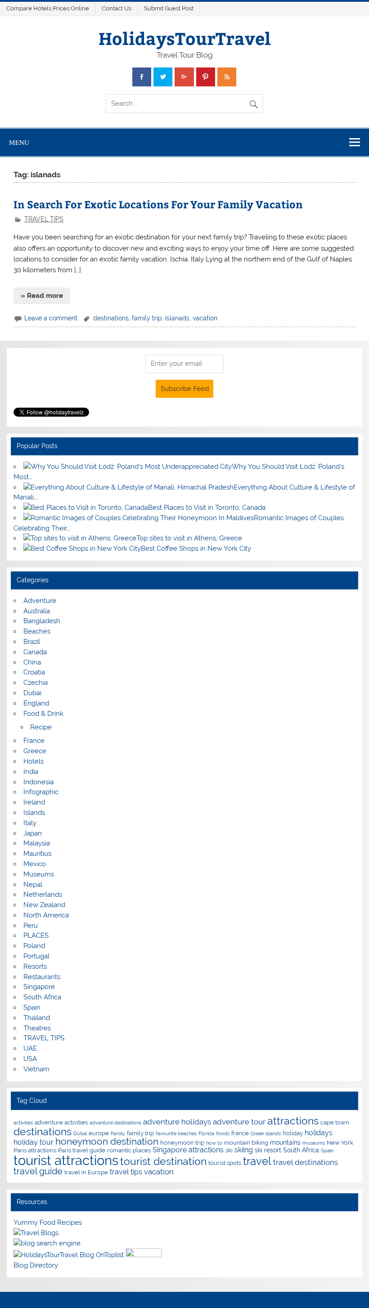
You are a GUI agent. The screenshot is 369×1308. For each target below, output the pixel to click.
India (30, 772)
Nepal (32, 885)
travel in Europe (86, 1172)
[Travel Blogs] (36, 1233)
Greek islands (266, 1133)
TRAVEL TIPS (43, 219)
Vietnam (36, 1069)
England (36, 703)
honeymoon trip (182, 1142)
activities (23, 1122)
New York (340, 1142)
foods (223, 1133)
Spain (31, 1007)
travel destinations (305, 1162)
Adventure (39, 601)
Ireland (34, 802)
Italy (29, 823)
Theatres (37, 1028)
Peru (30, 925)
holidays (319, 1132)
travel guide (38, 1171)
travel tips (126, 1172)
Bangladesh (41, 621)
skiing (243, 1150)
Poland (34, 946)
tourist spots (224, 1163)
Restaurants (41, 977)
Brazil (31, 642)
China (32, 662)
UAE (30, 1048)
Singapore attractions (188, 1150)
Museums (38, 874)
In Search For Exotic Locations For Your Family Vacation (158, 204)
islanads (177, 318)
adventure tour (239, 1121)
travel (257, 1161)
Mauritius (37, 854)
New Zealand (44, 905)
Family (118, 1133)
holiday (293, 1133)
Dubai (32, 693)
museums (313, 1143)
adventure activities (61, 1122)
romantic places (129, 1150)
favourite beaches (176, 1133)
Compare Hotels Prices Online (47, 8)
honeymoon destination (106, 1141)
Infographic (40, 792)
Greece (34, 751)
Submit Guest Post (169, 8)
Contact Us (116, 8)
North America (46, 915)
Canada (35, 652)
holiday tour (34, 1142)
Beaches (36, 631)
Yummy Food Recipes (48, 1222)
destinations (111, 318)
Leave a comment (50, 318)
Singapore (39, 987)
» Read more (42, 296)
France (34, 741)
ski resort (268, 1150)
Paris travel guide (81, 1150)
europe (99, 1133)
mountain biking (246, 1142)
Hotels (33, 761)
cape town (334, 1122)
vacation (205, 318)
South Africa (42, 997)
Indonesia (38, 782)
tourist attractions (66, 1160)
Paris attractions (35, 1150)
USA (30, 1059)
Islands (34, 813)
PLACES (36, 935)
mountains (285, 1142)
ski (229, 1150)
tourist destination (163, 1161)
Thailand (36, 1018)
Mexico (34, 864)
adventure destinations (115, 1122)
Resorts (35, 966)
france (240, 1133)
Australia (36, 611)
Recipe (41, 727)
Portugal (36, 956)
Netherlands (42, 894)
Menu (19, 142)
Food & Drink (43, 714)
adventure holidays (177, 1121)
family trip (147, 318)
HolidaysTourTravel (185, 38)
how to (214, 1143)
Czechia (35, 683)
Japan (32, 833)
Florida (206, 1133)
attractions (293, 1121)
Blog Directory (36, 1265)
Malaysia (36, 843)
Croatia (34, 672)
